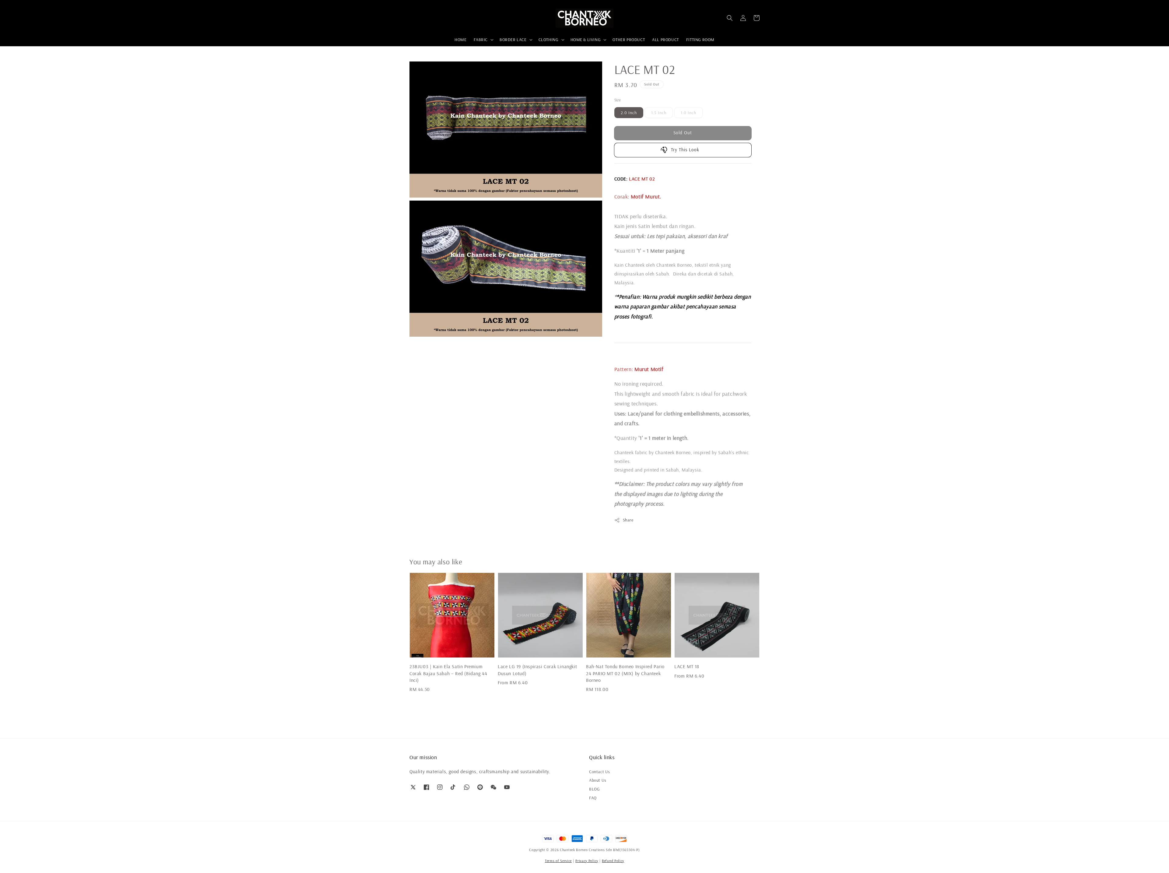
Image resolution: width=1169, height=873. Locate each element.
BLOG (594, 789)
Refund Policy (613, 860)
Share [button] (628, 520)
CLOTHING (549, 39)
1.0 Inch (688, 112)
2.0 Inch (629, 112)
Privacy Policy (586, 860)
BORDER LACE (513, 39)
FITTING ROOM (700, 39)
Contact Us (599, 771)
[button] (729, 18)
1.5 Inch (658, 112)
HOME (460, 39)
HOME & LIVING (585, 39)
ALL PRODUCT (665, 39)
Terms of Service (558, 860)
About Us (597, 780)
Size (617, 99)
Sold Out (682, 132)
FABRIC (481, 39)
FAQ (593, 798)
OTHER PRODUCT (629, 39)
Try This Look (685, 150)
